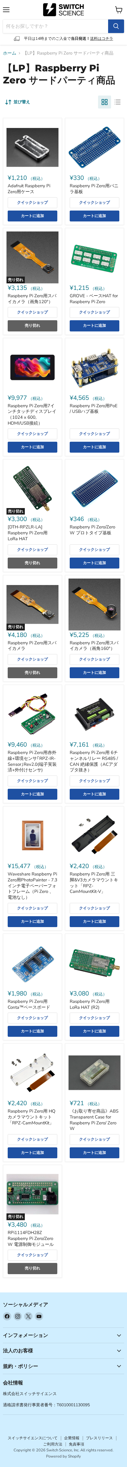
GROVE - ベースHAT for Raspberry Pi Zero (94, 299)
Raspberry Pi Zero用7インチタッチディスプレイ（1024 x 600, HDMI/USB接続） (32, 414)
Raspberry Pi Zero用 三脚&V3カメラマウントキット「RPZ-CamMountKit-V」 (94, 882)
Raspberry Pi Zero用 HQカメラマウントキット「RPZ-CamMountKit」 (32, 1117)
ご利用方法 (52, 1444)
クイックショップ (32, 202)
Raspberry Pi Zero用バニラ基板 (94, 189)
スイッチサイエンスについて (33, 1438)
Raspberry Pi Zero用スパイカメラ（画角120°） (32, 299)
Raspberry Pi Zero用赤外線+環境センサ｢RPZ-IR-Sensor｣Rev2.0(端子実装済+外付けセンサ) (32, 761)
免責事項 (76, 1444)
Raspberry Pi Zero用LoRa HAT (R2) (90, 1004)
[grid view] (104, 102)
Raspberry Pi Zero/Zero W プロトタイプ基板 (92, 530)
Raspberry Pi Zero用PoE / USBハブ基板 (94, 409)
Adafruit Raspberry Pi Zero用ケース (29, 189)
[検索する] (116, 26)
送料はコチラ (101, 38)
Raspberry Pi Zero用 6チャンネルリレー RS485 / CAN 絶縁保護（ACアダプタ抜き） (94, 761)
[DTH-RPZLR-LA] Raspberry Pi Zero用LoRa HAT (28, 532)
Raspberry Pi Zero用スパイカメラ (32, 646)
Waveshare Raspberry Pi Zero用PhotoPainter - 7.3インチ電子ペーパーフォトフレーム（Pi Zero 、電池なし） (32, 885)
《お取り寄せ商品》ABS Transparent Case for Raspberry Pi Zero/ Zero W (94, 1119)
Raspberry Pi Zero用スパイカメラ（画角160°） (94, 646)
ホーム (9, 53)
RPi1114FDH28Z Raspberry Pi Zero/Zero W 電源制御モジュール (31, 1238)
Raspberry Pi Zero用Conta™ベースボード (29, 1004)
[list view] (117, 102)
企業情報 (71, 1438)
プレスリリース (99, 1438)
